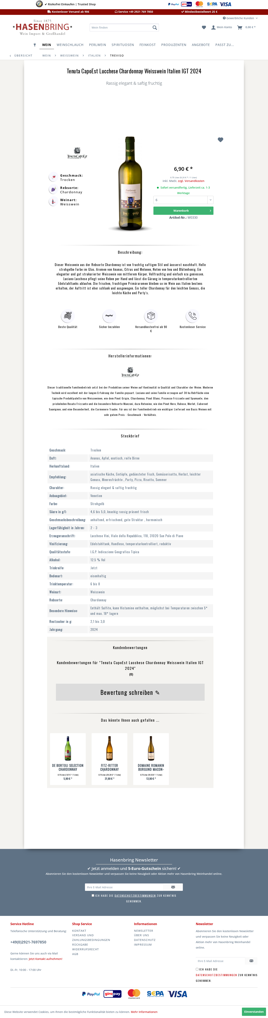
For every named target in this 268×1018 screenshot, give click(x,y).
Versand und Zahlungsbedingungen (91, 937)
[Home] (35, 45)
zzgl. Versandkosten (191, 181)
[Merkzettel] (204, 27)
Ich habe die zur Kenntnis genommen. (227, 975)
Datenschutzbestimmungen (135, 895)
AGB (75, 954)
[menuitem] (124, 27)
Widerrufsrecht (85, 949)
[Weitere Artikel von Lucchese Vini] (77, 153)
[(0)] (130, 681)
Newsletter (143, 931)
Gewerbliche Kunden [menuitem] (240, 18)
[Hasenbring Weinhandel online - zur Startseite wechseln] (42, 28)
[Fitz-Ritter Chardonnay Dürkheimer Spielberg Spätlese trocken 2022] (109, 749)
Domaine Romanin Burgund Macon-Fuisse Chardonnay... (151, 767)
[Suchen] (155, 27)
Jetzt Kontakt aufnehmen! (45, 959)
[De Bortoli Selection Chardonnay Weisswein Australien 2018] (68, 749)
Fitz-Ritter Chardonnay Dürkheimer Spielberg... (109, 767)
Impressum (143, 944)
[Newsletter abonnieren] (173, 887)
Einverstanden (254, 1012)
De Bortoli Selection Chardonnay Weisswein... (68, 767)
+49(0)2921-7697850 (28, 942)
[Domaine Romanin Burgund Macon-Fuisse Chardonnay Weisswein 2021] (151, 749)
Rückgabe (80, 944)
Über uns (141, 935)
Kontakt (79, 931)
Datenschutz (145, 940)
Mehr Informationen (144, 1012)
